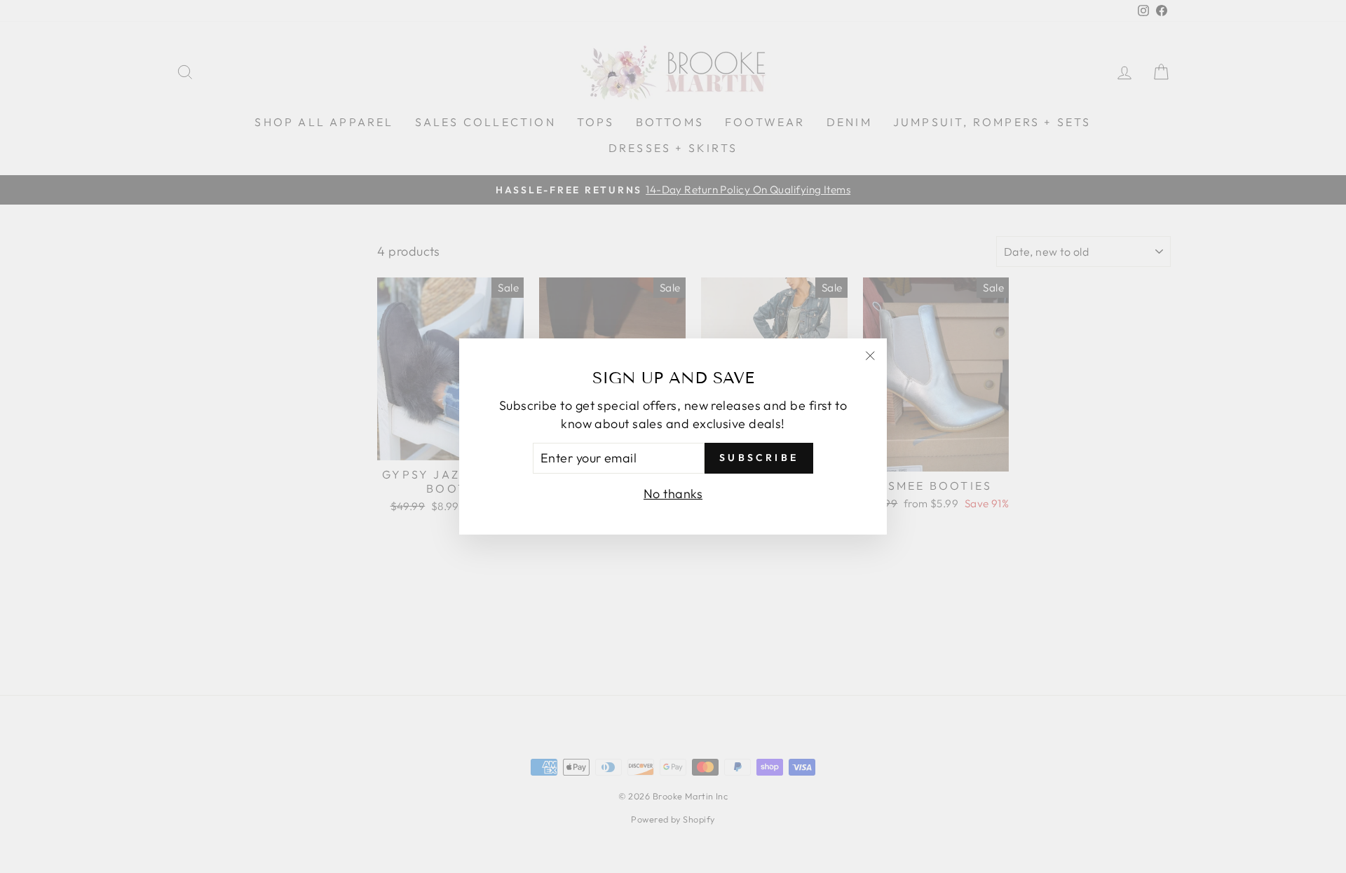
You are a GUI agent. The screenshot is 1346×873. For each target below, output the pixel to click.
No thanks (673, 494)
